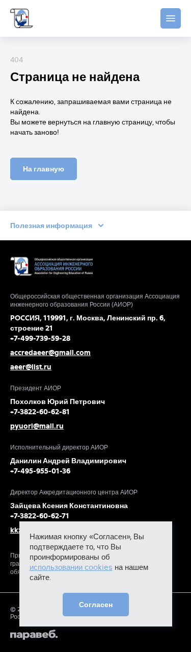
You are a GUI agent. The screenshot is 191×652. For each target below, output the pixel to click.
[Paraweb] (95, 635)
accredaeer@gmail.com (50, 352)
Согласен (96, 604)
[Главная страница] (21, 18)
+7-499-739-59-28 (40, 338)
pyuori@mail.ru (37, 426)
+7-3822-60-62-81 (40, 411)
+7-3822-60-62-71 (39, 515)
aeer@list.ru (30, 366)
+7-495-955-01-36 (40, 470)
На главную (43, 168)
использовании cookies (71, 567)
